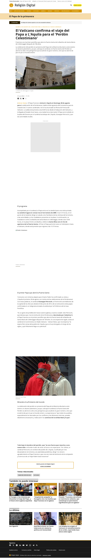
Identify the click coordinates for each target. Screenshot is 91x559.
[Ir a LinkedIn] (20, 545)
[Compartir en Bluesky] (23, 98)
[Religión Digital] (22, 5)
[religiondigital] (14, 555)
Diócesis (56, 11)
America (43, 11)
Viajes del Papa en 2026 (25, 1)
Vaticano (36, 11)
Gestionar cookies (47, 555)
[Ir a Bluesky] (27, 545)
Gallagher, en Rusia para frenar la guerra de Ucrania (44, 1)
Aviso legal (37, 550)
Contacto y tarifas (26, 550)
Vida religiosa (65, 11)
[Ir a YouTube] (24, 545)
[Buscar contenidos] (71, 5)
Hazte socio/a (77, 5)
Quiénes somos (13, 550)
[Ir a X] (14, 545)
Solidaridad (75, 11)
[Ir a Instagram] (17, 545)
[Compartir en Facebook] (18, 98)
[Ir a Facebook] (10, 545)
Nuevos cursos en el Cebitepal (65, 1)
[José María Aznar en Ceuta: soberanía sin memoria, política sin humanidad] (45, 518)
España (29, 11)
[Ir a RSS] (37, 545)
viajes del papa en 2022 (24, 475)
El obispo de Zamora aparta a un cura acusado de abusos (36, 22)
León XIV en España (19, 11)
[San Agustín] (20, 518)
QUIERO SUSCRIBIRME (45, 466)
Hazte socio (62, 550)
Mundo (50, 11)
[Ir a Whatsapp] (30, 545)
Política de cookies (51, 550)
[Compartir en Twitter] (21, 98)
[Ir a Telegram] (34, 545)
